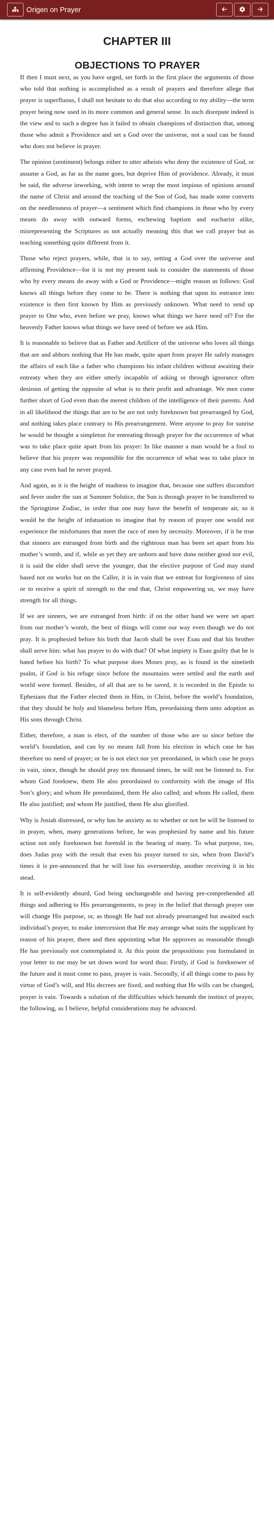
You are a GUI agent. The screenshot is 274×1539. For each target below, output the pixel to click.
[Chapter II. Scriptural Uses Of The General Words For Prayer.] (224, 9)
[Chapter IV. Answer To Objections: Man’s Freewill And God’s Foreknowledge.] (260, 9)
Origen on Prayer (53, 10)
